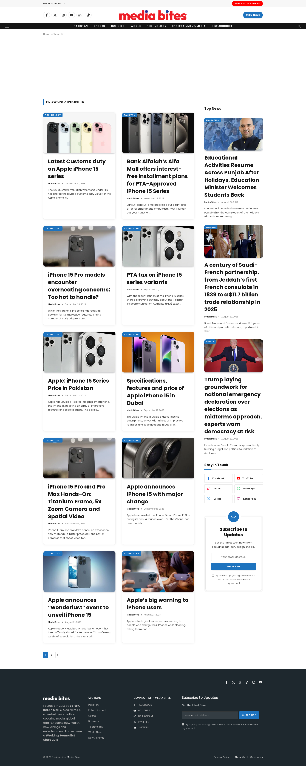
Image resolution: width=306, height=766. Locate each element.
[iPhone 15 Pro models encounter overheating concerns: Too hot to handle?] (79, 246)
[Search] (299, 26)
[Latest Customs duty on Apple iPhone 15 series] (79, 133)
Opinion (211, 227)
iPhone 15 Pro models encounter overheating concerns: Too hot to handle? (79, 286)
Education (212, 119)
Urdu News (253, 14)
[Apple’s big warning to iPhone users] (158, 571)
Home (46, 34)
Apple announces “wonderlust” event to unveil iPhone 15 (78, 607)
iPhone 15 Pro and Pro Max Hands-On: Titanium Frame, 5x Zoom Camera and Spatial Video (77, 501)
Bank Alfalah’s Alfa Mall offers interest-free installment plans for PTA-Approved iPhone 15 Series (157, 176)
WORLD (210, 341)
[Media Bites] (153, 15)
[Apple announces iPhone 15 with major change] (158, 458)
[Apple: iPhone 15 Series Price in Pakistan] (79, 352)
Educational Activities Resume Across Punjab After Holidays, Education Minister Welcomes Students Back (231, 176)
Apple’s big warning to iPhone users (157, 603)
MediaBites (54, 183)
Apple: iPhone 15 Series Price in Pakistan (78, 384)
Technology (156, 26)
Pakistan (81, 26)
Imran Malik (210, 316)
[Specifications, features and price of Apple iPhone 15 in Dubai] (158, 352)
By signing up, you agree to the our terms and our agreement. (235, 579)
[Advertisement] (153, 66)
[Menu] (7, 26)
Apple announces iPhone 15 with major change (155, 494)
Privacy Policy (242, 579)
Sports (99, 26)
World (136, 26)
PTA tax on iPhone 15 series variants (154, 278)
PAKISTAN (129, 115)
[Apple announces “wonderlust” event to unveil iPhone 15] (79, 571)
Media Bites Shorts (247, 3)
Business (118, 26)
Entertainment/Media (188, 26)
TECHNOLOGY (53, 115)
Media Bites (73, 757)
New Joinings (222, 26)
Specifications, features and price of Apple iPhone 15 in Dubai (155, 392)
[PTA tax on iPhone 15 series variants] (158, 246)
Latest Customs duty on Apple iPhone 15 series (77, 169)
